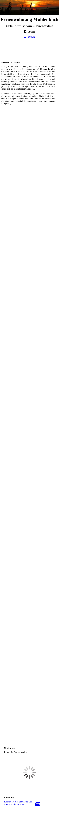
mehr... (4, 739)
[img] (29, 7)
